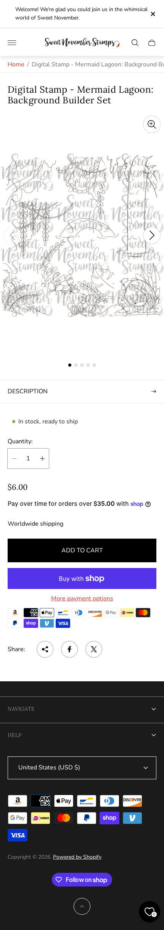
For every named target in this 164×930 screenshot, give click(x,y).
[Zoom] (151, 124)
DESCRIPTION (28, 391)
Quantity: (20, 441)
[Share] (45, 649)
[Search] (135, 42)
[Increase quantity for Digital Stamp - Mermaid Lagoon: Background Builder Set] (42, 458)
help (14, 735)
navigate (21, 708)
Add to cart (82, 550)
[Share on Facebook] (69, 649)
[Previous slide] (12, 235)
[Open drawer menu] (11, 42)
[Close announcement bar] (152, 14)
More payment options (82, 598)
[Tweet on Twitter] (93, 649)
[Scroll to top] (82, 906)
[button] (69, 365)
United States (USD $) (49, 767)
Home (16, 64)
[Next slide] (151, 235)
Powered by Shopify (77, 857)
